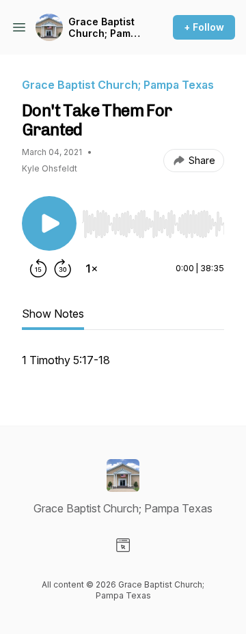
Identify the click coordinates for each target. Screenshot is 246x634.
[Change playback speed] (91, 268)
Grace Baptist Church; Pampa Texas (105, 28)
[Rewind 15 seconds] (38, 268)
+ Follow (204, 27)
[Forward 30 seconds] (62, 268)
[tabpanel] (123, 367)
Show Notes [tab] (53, 313)
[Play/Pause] (49, 223)
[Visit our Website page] (123, 545)
